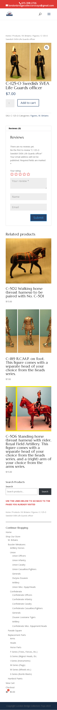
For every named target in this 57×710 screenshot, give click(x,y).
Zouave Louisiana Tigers (24, 617)
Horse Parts (15, 647)
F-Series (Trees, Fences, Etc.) (23, 651)
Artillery (15, 582)
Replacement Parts (17, 635)
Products (16, 35)
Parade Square (15, 630)
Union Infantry (19, 560)
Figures (36, 35)
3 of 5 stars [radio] (20, 174)
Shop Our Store (13, 536)
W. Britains (26, 35)
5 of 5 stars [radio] (28, 174)
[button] (46, 47)
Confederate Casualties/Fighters (27, 608)
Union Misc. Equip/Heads (24, 587)
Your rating (15, 170)
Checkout (10, 687)
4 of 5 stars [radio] (24, 174)
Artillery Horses (17, 548)
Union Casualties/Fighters (24, 569)
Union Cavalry (18, 564)
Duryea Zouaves (20, 578)
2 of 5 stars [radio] (16, 174)
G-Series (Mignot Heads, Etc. (23, 656)
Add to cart (28, 103)
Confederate (16, 591)
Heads (13, 642)
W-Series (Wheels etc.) (20, 669)
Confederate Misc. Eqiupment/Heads (29, 626)
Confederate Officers (22, 595)
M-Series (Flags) (17, 665)
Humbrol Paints (15, 678)
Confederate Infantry (22, 599)
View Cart (10, 683)
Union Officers (19, 555)
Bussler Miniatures (16, 544)
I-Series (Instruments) (20, 660)
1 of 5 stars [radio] (12, 174)
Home (8, 35)
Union (13, 552)
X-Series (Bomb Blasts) (21, 674)
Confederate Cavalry (22, 603)
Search (9, 486)
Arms (12, 638)
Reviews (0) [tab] (15, 128)
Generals (16, 573)
